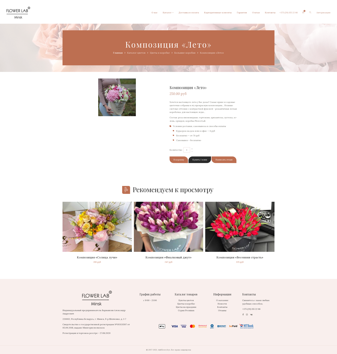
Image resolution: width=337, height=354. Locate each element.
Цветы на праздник (186, 307)
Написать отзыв (223, 159)
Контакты (270, 12)
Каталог (167, 12)
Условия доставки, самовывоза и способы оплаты (199, 126)
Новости (222, 303)
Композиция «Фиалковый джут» (168, 257)
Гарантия (242, 12)
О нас (155, 12)
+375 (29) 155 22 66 (288, 12)
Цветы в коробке (186, 303)
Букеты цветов (186, 300)
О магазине (222, 300)
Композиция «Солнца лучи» (97, 257)
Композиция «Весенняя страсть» (239, 257)
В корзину (179, 159)
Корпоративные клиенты (218, 12)
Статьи (256, 12)
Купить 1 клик (199, 159)
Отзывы (222, 310)
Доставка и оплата (189, 12)
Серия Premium (186, 310)
